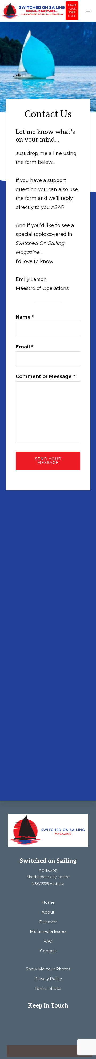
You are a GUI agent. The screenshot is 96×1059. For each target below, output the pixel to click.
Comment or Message (45, 376)
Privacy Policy (48, 978)
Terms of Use (48, 988)
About (48, 912)
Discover (48, 921)
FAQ (48, 941)
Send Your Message (48, 461)
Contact (48, 950)
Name (25, 317)
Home (48, 902)
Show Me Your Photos (48, 968)
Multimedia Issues (48, 931)
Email (24, 347)
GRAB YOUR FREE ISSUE (72, 10)
